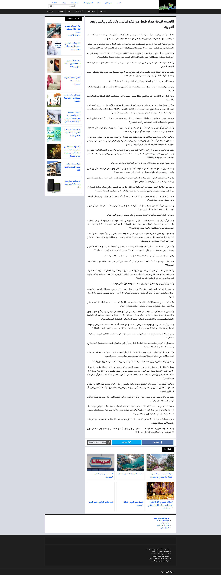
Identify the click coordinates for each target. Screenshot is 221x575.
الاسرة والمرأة (88, 2)
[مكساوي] (167, 6)
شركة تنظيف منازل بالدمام (160, 561)
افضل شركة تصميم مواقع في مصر (157, 549)
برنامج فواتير (165, 523)
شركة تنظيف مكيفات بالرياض (159, 558)
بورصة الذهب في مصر (161, 518)
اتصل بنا (54, 2)
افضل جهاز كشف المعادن (160, 556)
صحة (98, 2)
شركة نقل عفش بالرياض (160, 551)
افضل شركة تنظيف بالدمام (160, 554)
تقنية (69, 11)
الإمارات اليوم (164, 528)
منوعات (63, 2)
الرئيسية (102, 11)
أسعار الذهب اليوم (163, 525)
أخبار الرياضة (75, 2)
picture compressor (163, 520)
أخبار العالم (91, 11)
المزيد (51, 11)
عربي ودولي (108, 2)
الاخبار (119, 2)
